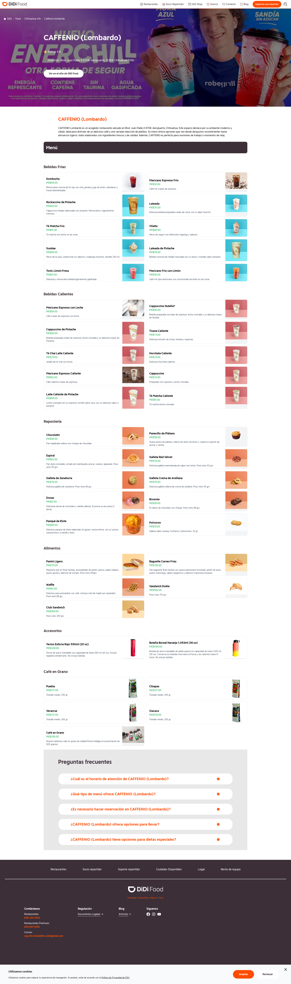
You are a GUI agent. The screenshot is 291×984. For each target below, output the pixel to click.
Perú (161, 898)
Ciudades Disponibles (169, 869)
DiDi (9, 18)
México (153, 898)
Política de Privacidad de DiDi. (116, 977)
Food (18, 18)
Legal (201, 869)
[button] (267, 4)
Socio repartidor (92, 869)
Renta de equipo (231, 869)
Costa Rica (143, 898)
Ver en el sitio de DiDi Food (63, 73)
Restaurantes (58, 869)
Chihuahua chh (32, 18)
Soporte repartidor (129, 869)
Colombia (131, 898)
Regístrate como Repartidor (267, 4)
